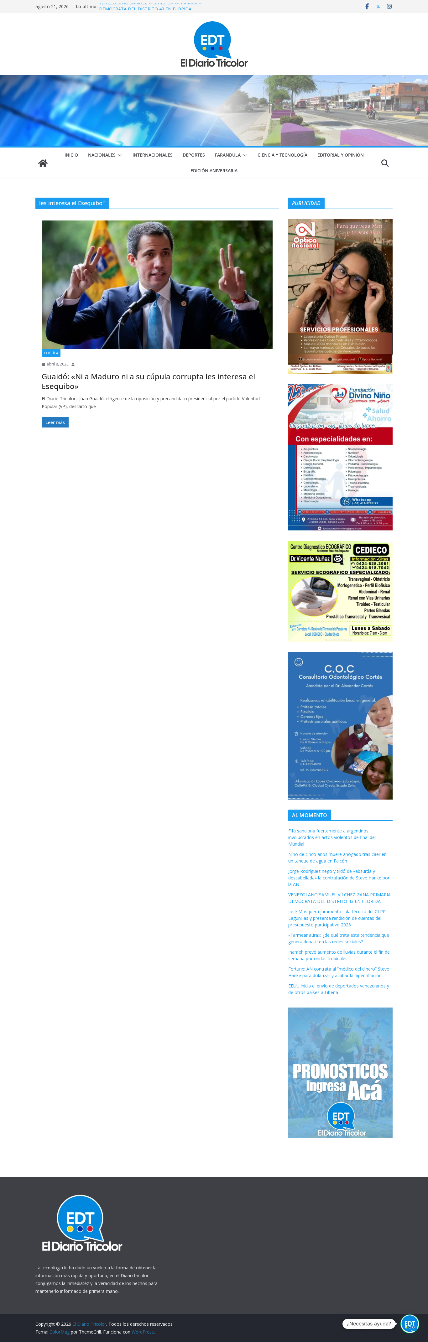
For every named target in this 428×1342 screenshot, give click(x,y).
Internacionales (153, 155)
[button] (119, 155)
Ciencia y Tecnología (282, 155)
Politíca (51, 353)
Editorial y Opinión (340, 155)
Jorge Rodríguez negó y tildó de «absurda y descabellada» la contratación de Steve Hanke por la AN (338, 877)
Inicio (71, 155)
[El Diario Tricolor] (42, 163)
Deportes (194, 155)
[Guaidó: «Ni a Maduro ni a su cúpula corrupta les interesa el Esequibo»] (157, 284)
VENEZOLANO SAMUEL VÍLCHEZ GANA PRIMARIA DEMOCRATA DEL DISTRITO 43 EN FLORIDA (150, 9)
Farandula (228, 155)
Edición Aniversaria (214, 171)
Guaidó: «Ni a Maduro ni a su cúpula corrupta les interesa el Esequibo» (148, 381)
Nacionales (102, 155)
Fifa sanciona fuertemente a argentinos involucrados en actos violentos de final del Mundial (332, 837)
